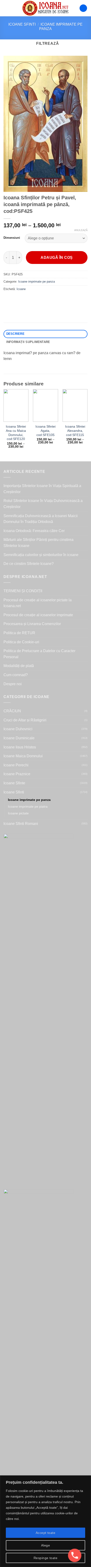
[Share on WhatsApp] (8, 299)
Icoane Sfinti (22, 24)
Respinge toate (45, 1558)
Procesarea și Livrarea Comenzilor (32, 624)
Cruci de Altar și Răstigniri (25, 720)
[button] (6, 8)
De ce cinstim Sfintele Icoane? (29, 564)
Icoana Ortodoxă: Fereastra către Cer (34, 531)
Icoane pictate (18, 813)
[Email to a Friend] (33, 299)
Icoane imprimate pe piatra (28, 806)
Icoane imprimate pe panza (36, 281)
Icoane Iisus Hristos (20, 747)
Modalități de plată (19, 666)
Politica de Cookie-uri (21, 642)
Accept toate (45, 1533)
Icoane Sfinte (14, 783)
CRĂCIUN (12, 711)
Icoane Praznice (17, 774)
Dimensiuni (12, 237)
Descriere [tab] (15, 334)
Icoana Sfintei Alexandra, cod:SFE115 (75, 430)
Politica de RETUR (19, 633)
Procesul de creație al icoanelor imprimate (38, 615)
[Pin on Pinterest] (41, 299)
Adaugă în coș (57, 257)
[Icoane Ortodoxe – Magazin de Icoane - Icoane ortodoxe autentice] (45, 8)
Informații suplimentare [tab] (28, 342)
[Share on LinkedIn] (50, 299)
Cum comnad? (16, 675)
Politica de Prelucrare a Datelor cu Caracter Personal (39, 654)
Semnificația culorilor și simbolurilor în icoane (41, 555)
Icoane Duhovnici (18, 729)
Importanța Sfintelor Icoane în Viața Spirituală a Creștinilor (42, 489)
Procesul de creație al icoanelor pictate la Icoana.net (38, 603)
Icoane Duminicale (19, 738)
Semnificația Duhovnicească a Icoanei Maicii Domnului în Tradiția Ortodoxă (41, 519)
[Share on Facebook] (16, 299)
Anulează (81, 230)
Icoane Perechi (16, 765)
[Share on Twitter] (24, 299)
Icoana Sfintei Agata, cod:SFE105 (45, 430)
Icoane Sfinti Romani (21, 824)
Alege (45, 1545)
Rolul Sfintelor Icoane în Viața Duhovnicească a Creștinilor (43, 504)
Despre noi (13, 684)
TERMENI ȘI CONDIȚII (23, 591)
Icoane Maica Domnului (23, 756)
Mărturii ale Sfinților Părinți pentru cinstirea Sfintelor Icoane (39, 543)
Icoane (21, 289)
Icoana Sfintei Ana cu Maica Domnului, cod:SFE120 (16, 433)
